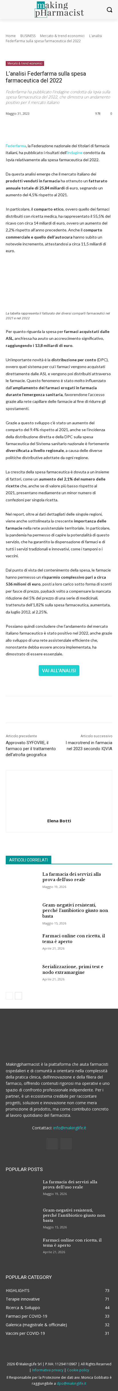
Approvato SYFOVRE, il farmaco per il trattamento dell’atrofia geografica (31, 748)
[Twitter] (42, 128)
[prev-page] (9, 996)
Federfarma (16, 145)
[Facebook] (29, 128)
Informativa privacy (47, 1370)
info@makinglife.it (69, 1127)
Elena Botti (59, 820)
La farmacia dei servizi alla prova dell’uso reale (70, 1185)
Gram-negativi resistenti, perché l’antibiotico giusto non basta (75, 911)
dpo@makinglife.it (71, 1383)
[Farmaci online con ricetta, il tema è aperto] (22, 944)
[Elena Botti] (59, 793)
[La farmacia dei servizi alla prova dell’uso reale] (22, 883)
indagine (74, 152)
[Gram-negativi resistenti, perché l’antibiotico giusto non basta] (22, 914)
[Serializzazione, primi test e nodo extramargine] (22, 975)
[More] (82, 128)
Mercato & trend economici (62, 35)
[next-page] (18, 996)
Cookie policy (78, 1370)
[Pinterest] (56, 128)
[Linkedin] (52, 1143)
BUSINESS (28, 35)
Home (11, 35)
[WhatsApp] (69, 128)
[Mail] (66, 1143)
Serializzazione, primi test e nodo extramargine (72, 969)
